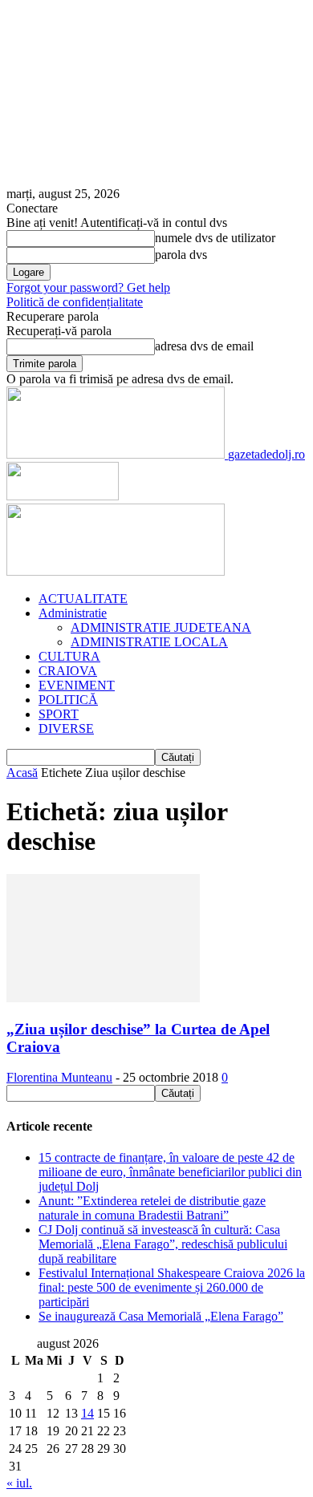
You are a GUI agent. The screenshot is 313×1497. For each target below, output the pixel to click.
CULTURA (69, 656)
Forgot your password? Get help (88, 287)
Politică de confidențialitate (74, 302)
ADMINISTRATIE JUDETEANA (161, 627)
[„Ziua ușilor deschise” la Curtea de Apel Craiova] (103, 998)
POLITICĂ (68, 699)
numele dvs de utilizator (215, 238)
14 (87, 1413)
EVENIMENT (77, 685)
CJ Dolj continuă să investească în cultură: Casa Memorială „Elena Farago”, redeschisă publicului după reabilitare (163, 1244)
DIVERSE (66, 728)
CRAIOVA (68, 671)
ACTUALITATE (83, 598)
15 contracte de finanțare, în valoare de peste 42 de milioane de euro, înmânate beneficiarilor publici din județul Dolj (170, 1172)
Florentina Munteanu (59, 1077)
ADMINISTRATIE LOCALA (149, 642)
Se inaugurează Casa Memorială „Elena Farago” (161, 1316)
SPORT (59, 714)
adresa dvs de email (204, 346)
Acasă (22, 772)
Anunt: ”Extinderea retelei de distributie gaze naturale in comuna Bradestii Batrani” (152, 1208)
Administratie (73, 613)
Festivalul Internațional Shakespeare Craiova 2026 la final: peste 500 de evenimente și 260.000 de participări (172, 1287)
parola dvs (181, 254)
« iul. (19, 1483)
